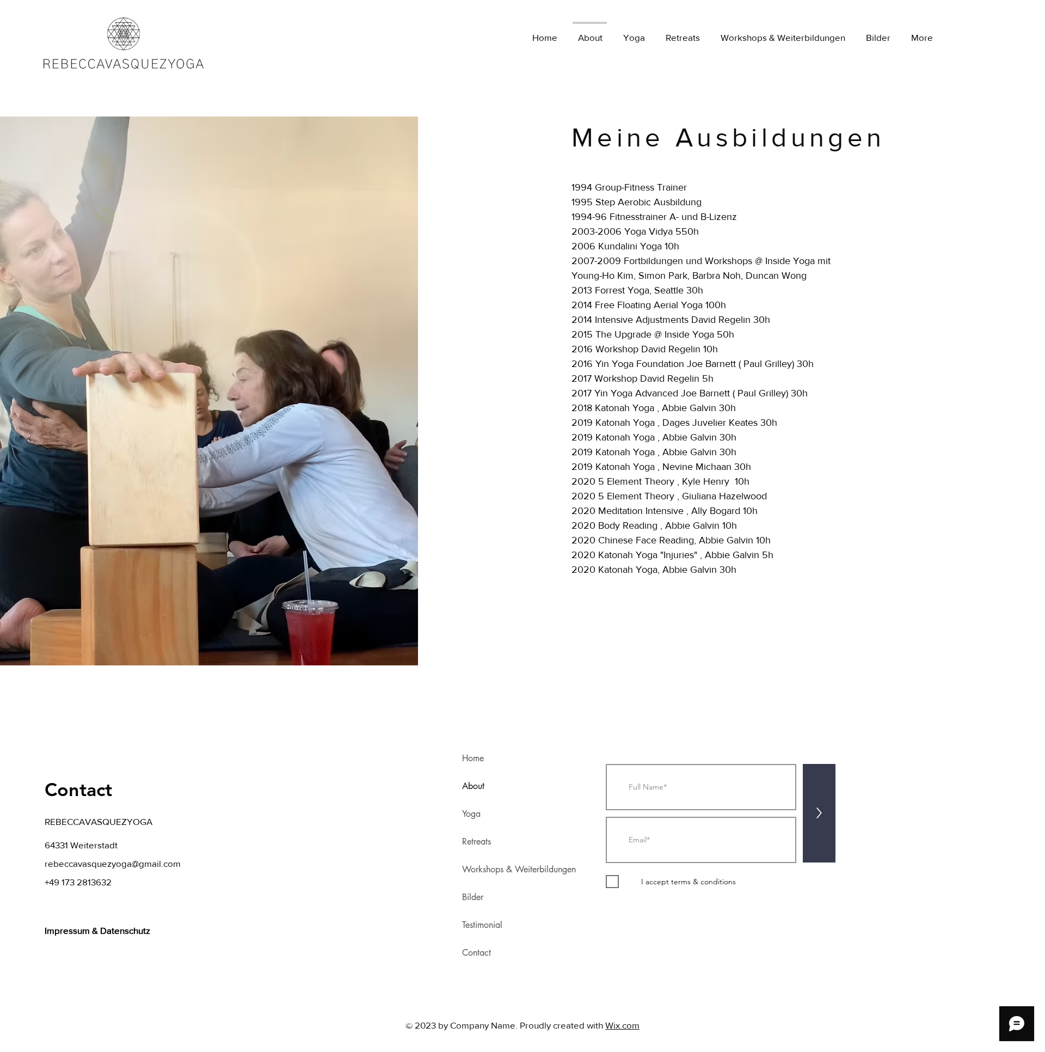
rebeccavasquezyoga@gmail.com (113, 863)
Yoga (471, 813)
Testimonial (482, 925)
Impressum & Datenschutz (98, 930)
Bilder (472, 897)
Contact (476, 952)
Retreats (476, 841)
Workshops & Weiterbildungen (519, 869)
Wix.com (622, 1025)
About (473, 786)
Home (473, 758)
